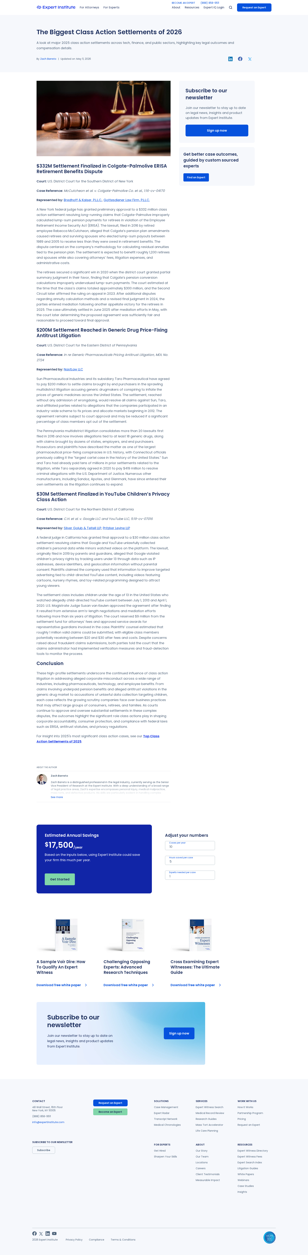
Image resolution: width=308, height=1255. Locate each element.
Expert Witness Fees (250, 1156)
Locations (202, 1162)
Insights (242, 1191)
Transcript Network (165, 1119)
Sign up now (217, 130)
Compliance (96, 1239)
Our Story (201, 1150)
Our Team (202, 1156)
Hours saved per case (181, 857)
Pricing (242, 1119)
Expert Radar (162, 1113)
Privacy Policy (74, 1239)
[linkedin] (230, 59)
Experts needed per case (182, 872)
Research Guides (206, 1119)
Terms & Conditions (123, 1239)
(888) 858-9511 (210, 3)
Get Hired (160, 1150)
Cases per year (177, 842)
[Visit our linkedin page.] (47, 1233)
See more (57, 797)
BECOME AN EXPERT (183, 3)
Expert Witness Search (209, 1107)
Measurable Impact (208, 1180)
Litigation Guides (248, 1168)
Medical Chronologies (167, 1124)
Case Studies (246, 1186)
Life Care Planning (207, 1130)
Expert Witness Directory (253, 1150)
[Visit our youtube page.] (54, 1233)
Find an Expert (196, 177)
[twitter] (250, 59)
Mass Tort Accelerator (209, 1124)
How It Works (245, 1107)
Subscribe (43, 1150)
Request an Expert (254, 7)
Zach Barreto (48, 59)
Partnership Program (250, 1113)
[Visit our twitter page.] (41, 1233)
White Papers (246, 1174)
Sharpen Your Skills (165, 1156)
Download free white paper (59, 985)
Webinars (243, 1180)
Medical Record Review (210, 1113)
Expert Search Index (250, 1162)
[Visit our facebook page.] (34, 1233)
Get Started (60, 879)
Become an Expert (110, 1112)
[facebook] (240, 59)
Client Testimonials (208, 1174)
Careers (201, 1168)
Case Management (166, 1107)
